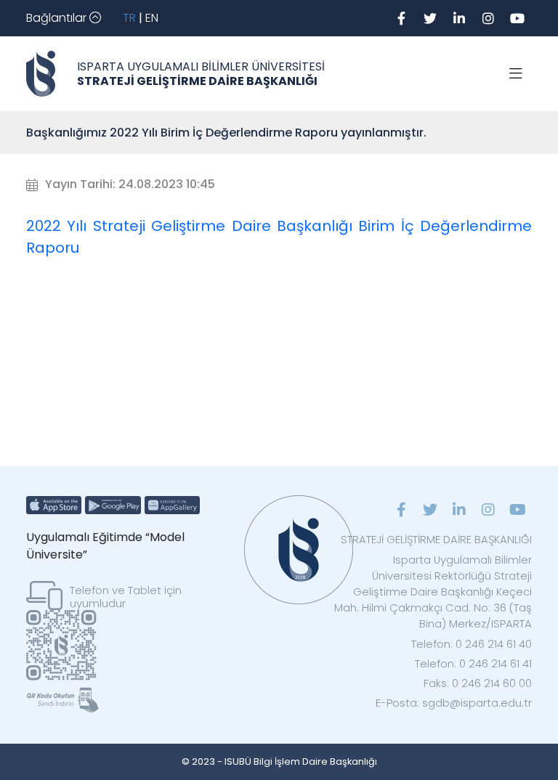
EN (151, 17)
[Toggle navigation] (516, 74)
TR (129, 17)
